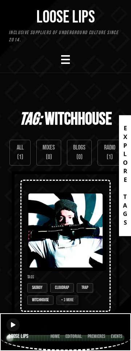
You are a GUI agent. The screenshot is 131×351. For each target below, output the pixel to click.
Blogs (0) (79, 152)
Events (116, 336)
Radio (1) (109, 152)
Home (55, 336)
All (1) (20, 152)
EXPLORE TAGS (125, 175)
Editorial (74, 336)
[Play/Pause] (13, 324)
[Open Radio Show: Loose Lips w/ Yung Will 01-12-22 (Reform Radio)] (65, 246)
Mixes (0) (49, 152)
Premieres (96, 336)
